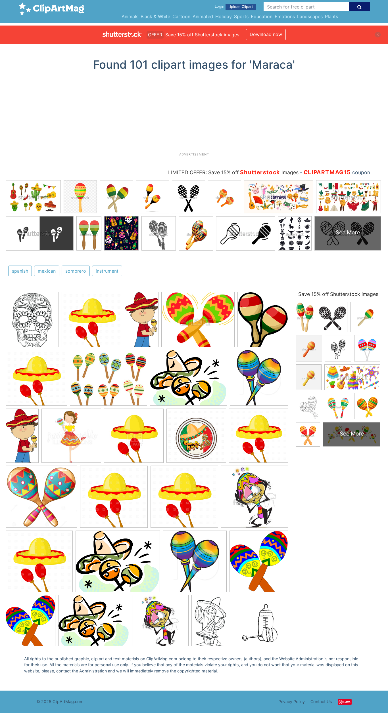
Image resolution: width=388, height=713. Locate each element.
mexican (47, 271)
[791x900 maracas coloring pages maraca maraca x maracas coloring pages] (32, 322)
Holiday (223, 16)
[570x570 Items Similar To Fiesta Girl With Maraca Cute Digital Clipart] (71, 438)
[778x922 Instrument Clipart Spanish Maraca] (263, 322)
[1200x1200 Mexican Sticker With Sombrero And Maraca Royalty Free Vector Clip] (196, 438)
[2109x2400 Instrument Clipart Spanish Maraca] (259, 564)
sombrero (75, 271)
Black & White (155, 16)
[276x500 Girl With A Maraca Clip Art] (141, 322)
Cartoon (181, 16)
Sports (241, 16)
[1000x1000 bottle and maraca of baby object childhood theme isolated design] (260, 623)
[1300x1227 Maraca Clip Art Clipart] (41, 499)
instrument (107, 271)
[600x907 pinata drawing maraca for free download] (210, 623)
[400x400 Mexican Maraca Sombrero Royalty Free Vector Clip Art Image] (133, 438)
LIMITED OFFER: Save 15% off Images (233, 172)
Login (219, 6)
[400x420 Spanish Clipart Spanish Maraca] (259, 380)
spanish (20, 271)
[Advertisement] (194, 113)
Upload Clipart (240, 7)
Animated (203, 16)
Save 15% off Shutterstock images (338, 294)
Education (261, 16)
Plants (331, 16)
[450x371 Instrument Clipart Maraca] (198, 322)
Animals (130, 16)
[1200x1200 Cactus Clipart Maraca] (92, 322)
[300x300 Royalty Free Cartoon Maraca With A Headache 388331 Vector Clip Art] (254, 499)
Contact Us (321, 701)
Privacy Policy (291, 701)
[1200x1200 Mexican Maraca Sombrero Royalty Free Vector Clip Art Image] (36, 380)
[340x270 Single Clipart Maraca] (108, 380)
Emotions (285, 16)
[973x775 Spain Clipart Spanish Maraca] (188, 380)
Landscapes (310, 16)
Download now (266, 34)
